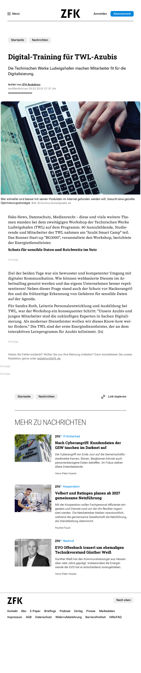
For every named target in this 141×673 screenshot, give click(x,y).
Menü (16, 13)
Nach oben (123, 600)
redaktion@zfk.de (48, 358)
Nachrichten (40, 40)
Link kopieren (117, 396)
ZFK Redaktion (31, 84)
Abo (122, 13)
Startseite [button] (70, 13)
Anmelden (100, 13)
